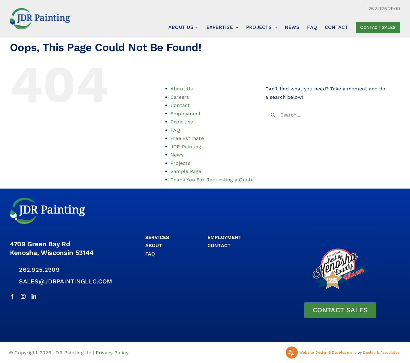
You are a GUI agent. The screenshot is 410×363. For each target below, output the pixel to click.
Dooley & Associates (381, 352)
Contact (180, 105)
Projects (180, 163)
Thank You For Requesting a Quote (212, 180)
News (176, 155)
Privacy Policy (112, 352)
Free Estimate (187, 138)
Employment (185, 113)
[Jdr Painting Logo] (40, 10)
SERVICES (157, 237)
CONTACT (219, 245)
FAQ (175, 130)
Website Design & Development (327, 352)
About (153, 245)
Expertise (181, 122)
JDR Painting (185, 147)
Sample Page (185, 171)
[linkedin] (34, 296)
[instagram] (23, 296)
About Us (181, 89)
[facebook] (12, 296)
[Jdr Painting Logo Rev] (47, 200)
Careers (179, 97)
